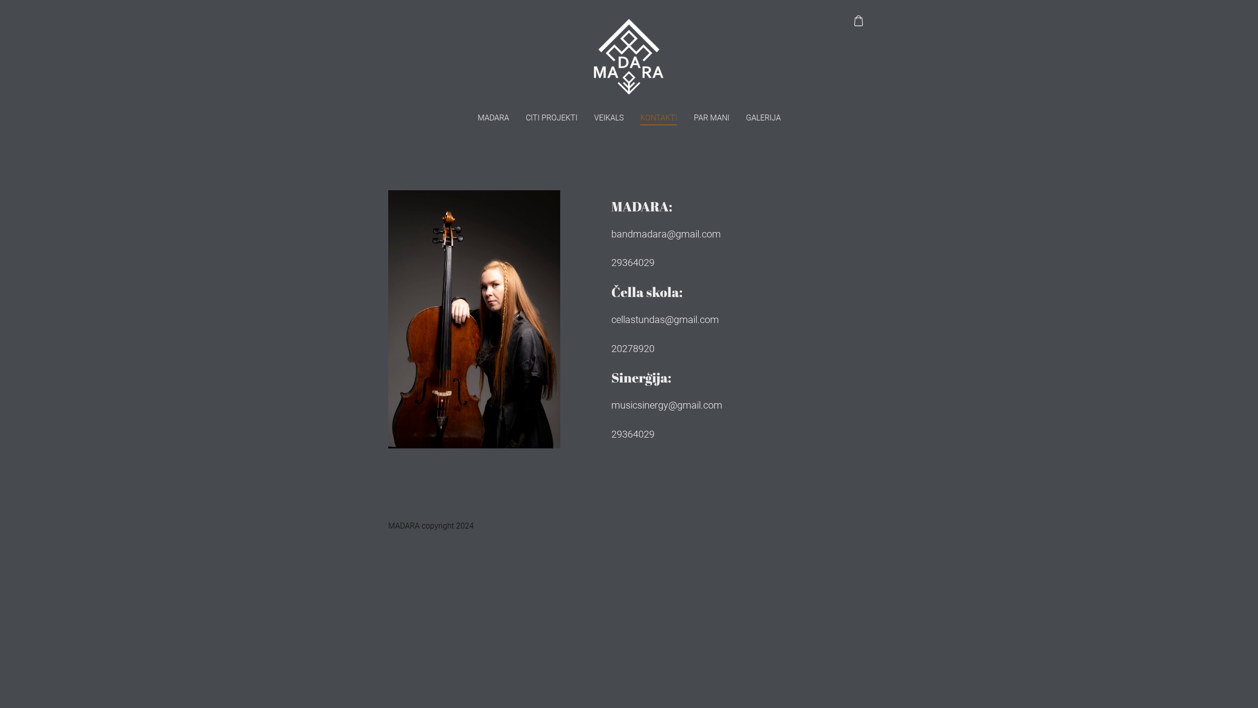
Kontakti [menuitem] (658, 117)
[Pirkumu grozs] (859, 21)
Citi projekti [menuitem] (551, 117)
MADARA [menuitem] (493, 117)
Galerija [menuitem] (763, 117)
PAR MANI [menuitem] (711, 117)
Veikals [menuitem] (609, 117)
